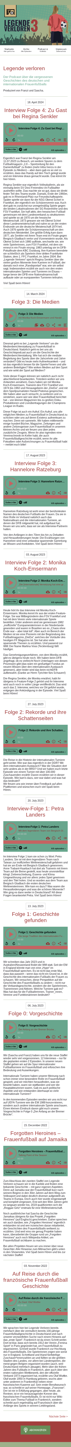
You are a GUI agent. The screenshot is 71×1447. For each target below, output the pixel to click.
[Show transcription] (65, 140)
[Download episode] (42, 140)
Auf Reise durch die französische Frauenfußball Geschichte (35, 1280)
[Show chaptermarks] (36, 325)
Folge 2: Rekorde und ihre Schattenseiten (35, 715)
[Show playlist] (59, 140)
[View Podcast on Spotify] (20, 149)
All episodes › (58, 150)
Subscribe (10, 149)
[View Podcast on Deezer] (25, 149)
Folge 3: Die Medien (35, 302)
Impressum (61, 50)
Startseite (9, 50)
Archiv (26, 50)
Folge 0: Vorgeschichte (35, 1013)
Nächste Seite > (58, 1416)
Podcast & (43, 50)
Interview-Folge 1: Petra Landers (35, 812)
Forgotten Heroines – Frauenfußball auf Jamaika (35, 1136)
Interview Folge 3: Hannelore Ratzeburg (35, 466)
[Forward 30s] (14, 140)
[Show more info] (47, 140)
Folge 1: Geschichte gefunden (35, 917)
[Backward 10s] (6, 140)
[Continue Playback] (11, 130)
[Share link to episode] (53, 140)
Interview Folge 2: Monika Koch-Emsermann (35, 566)
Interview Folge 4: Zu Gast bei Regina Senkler (35, 113)
